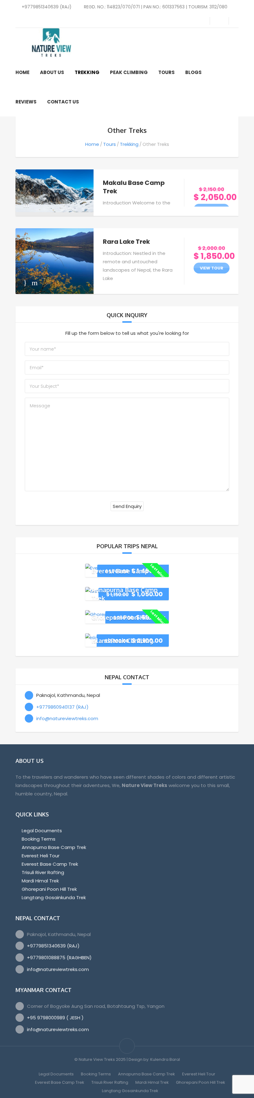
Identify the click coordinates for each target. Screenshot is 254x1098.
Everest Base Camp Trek (127, 571)
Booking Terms (38, 839)
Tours (166, 72)
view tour (211, 209)
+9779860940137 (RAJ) (62, 707)
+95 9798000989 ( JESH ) (55, 1017)
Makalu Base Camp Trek (134, 186)
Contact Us (63, 101)
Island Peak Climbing (122, 640)
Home (22, 72)
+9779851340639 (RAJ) (53, 946)
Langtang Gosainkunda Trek (54, 897)
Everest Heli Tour (40, 855)
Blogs (193, 72)
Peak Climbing (129, 72)
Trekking (87, 72)
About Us (52, 72)
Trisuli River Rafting (43, 872)
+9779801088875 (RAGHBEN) (59, 957)
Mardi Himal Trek (40, 880)
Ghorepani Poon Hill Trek (128, 617)
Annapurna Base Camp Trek (54, 847)
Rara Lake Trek (126, 241)
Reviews (26, 101)
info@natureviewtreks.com (67, 718)
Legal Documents (42, 830)
